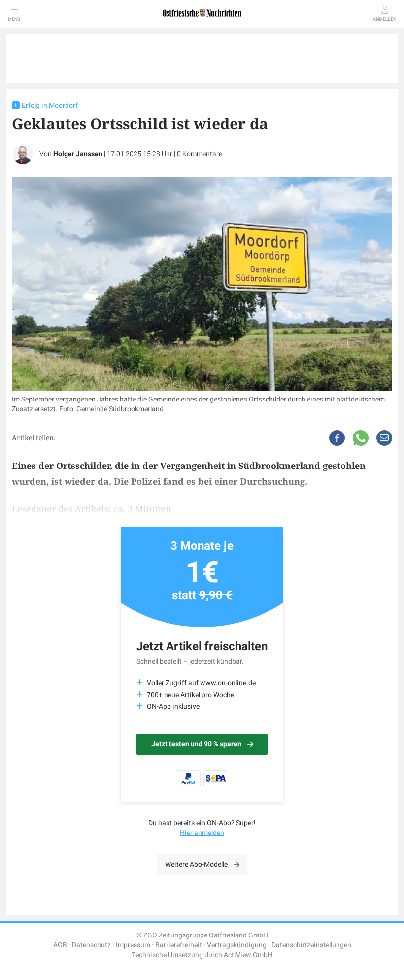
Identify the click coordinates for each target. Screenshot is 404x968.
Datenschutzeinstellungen (311, 945)
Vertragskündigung (237, 945)
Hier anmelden (202, 833)
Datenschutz (91, 945)
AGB (60, 945)
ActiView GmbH (248, 955)
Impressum (133, 945)
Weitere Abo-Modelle (196, 864)
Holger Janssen (77, 154)
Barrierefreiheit (178, 945)
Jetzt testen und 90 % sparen (196, 744)
